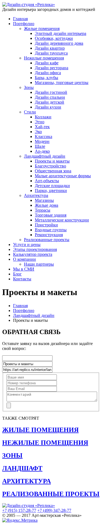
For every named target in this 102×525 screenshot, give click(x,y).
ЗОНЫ (12, 455)
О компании (24, 259)
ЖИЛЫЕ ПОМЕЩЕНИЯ (40, 429)
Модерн (42, 141)
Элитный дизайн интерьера (60, 33)
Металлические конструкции (62, 220)
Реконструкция (49, 234)
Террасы (42, 210)
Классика (43, 136)
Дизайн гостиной (51, 92)
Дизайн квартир (50, 48)
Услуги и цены (27, 244)
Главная (20, 18)
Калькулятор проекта (32, 254)
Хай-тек (42, 126)
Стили (30, 112)
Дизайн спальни (50, 97)
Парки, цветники (51, 190)
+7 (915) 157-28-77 (19, 510)
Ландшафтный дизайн (44, 156)
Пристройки (46, 225)
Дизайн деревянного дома (59, 43)
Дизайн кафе (46, 63)
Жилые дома (46, 205)
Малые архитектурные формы (63, 175)
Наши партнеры (39, 264)
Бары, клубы (46, 77)
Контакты (22, 279)
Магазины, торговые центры (61, 82)
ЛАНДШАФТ (22, 468)
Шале (40, 146)
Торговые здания (50, 215)
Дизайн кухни (48, 107)
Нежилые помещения (44, 58)
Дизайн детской (49, 102)
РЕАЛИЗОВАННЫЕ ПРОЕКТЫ (51, 493)
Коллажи (43, 117)
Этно (39, 121)
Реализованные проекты (46, 239)
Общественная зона (53, 171)
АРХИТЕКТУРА (26, 481)
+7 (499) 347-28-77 (54, 510)
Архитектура (36, 195)
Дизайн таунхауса (51, 53)
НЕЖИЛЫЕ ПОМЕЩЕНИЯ (45, 442)
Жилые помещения (42, 28)
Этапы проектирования (35, 249)
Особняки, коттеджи (54, 38)
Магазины (44, 200)
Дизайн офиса (48, 72)
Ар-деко (42, 151)
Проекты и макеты (52, 161)
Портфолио (23, 23)
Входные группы (51, 229)
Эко (38, 131)
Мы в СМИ (23, 269)
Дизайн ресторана (51, 67)
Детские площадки (52, 185)
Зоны (29, 87)
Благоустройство (50, 166)
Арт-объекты (47, 180)
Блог (17, 274)
